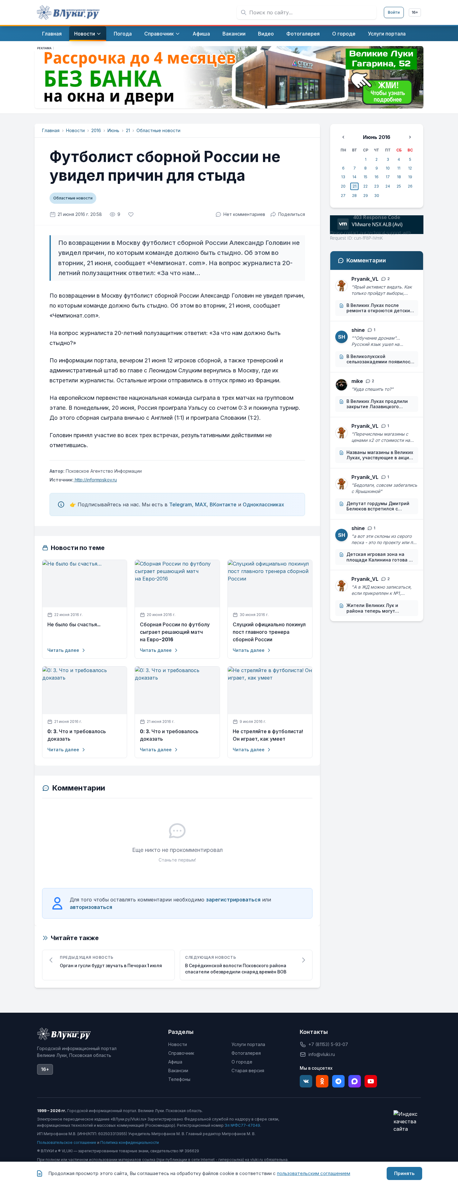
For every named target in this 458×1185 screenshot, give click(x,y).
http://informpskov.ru (95, 479)
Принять (404, 1173)
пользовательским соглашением (313, 1173)
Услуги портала (248, 1044)
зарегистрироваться (233, 899)
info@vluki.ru (321, 1054)
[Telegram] (338, 1081)
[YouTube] (371, 1081)
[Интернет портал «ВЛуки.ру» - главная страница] (68, 12)
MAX (201, 504)
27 (343, 195)
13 (343, 176)
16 (377, 176)
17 (388, 176)
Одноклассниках (263, 504)
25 (399, 186)
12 (410, 168)
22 (365, 186)
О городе (241, 1061)
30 (376, 195)
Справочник (181, 1053)
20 (343, 186)
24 (387, 186)
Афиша (175, 1061)
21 (128, 130)
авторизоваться (91, 907)
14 (354, 176)
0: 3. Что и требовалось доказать (76, 735)
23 (376, 186)
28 (354, 195)
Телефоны (179, 1079)
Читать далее (63, 650)
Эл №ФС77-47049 (242, 1125)
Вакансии (178, 1070)
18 (399, 176)
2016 (96, 130)
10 (388, 168)
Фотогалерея (246, 1053)
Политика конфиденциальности (129, 1142)
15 (365, 176)
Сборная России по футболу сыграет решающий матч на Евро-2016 (175, 632)
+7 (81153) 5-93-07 (328, 1044)
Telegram (180, 504)
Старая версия (247, 1070)
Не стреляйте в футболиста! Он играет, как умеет (268, 735)
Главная (51, 130)
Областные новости (158, 130)
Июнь (113, 130)
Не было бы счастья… (73, 624)
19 (410, 176)
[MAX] (354, 1081)
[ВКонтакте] (306, 1081)
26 (410, 186)
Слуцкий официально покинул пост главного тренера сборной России (269, 632)
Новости (75, 130)
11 (398, 168)
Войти (394, 12)
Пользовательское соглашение (66, 1142)
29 (365, 195)
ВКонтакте (223, 504)
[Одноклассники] (322, 1081)
